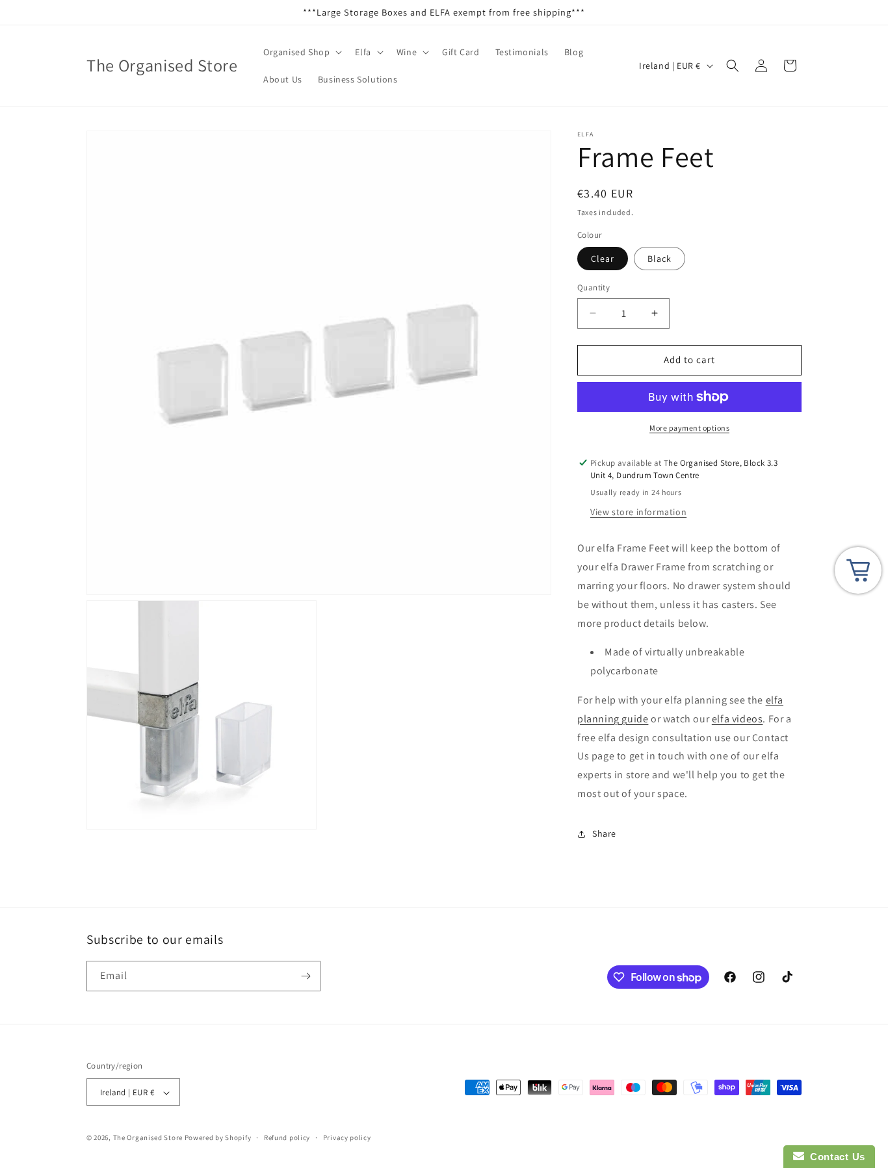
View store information (638, 512)
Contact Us (834, 1156)
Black (659, 258)
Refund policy (287, 1137)
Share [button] (604, 833)
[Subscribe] (305, 976)
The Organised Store (148, 1138)
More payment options (689, 428)
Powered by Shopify (218, 1138)
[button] (301, 52)
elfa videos (737, 719)
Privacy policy (347, 1137)
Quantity (593, 287)
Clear (602, 258)
